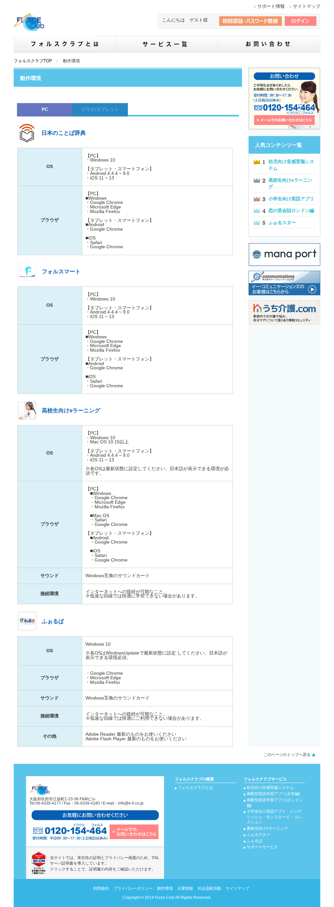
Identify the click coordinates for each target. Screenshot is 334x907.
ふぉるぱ (254, 841)
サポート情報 (271, 6)
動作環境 (165, 888)
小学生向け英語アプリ (291, 198)
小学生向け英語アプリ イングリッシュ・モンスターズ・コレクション (274, 816)
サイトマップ (306, 6)
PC (45, 109)
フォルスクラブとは (195, 788)
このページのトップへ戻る (287, 754)
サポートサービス (262, 847)
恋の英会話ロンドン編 (291, 210)
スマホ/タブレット (100, 109)
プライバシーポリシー (133, 888)
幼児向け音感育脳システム (270, 788)
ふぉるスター (282, 222)
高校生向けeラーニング (267, 828)
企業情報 (185, 888)
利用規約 (101, 888)
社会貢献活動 (209, 888)
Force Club (165, 897)
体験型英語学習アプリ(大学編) (273, 794)
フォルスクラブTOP (33, 60)
